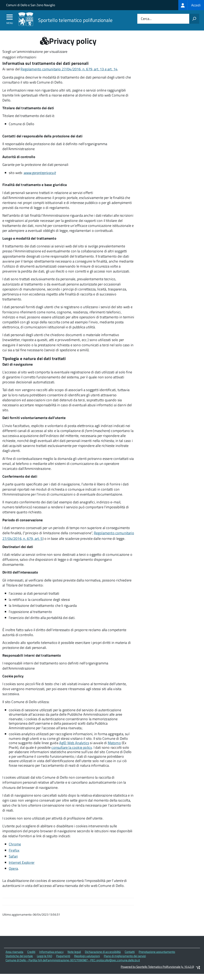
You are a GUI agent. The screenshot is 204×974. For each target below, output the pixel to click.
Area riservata (14, 951)
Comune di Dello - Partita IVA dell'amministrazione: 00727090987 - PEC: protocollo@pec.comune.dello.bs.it (73, 960)
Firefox (14, 850)
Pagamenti (63, 956)
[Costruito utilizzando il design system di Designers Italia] (198, 968)
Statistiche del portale (19, 956)
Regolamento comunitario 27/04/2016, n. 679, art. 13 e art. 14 (69, 69)
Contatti (130, 951)
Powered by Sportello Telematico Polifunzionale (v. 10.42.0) (157, 966)
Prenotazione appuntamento (157, 951)
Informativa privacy (51, 951)
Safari (13, 856)
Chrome (15, 844)
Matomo (114, 743)
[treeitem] (191, 5)
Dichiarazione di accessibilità (103, 951)
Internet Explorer (21, 862)
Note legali (74, 951)
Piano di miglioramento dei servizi (125, 956)
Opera (13, 868)
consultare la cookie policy (71, 747)
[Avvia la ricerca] (194, 19)
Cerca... (146, 19)
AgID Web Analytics (74, 743)
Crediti (31, 951)
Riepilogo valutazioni (87, 956)
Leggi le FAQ (44, 956)
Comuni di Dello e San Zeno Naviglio (30, 5)
